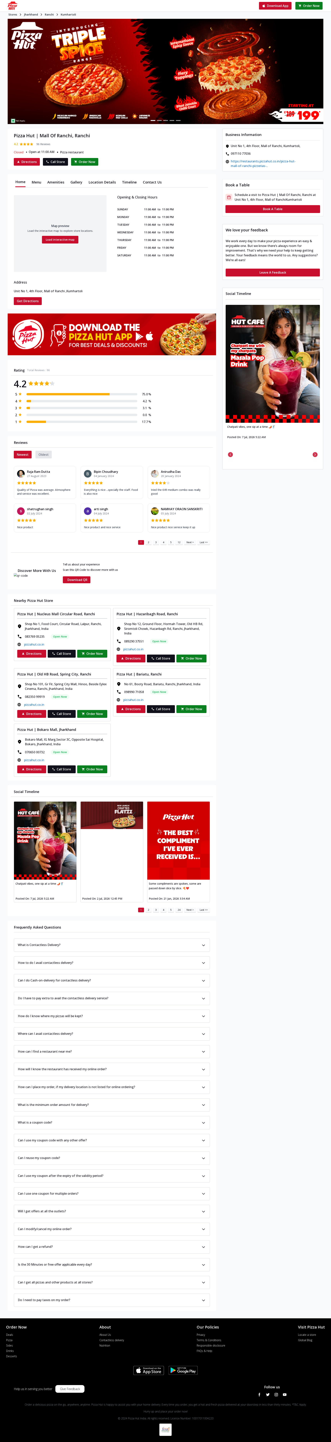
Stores (12, 14)
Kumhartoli (68, 14)
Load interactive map (60, 239)
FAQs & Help (204, 1351)
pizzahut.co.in (34, 644)
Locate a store (307, 1335)
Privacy (201, 1335)
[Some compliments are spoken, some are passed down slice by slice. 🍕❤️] (178, 841)
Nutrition (104, 1345)
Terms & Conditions (209, 1340)
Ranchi (49, 14)
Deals (9, 1335)
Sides (9, 1345)
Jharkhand (31, 14)
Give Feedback (70, 1389)
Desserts (11, 1356)
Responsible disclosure (211, 1345)
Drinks (10, 1351)
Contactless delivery (111, 1340)
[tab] (20, 182)
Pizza (9, 1340)
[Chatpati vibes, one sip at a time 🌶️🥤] (45, 841)
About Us (105, 1335)
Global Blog (305, 1340)
